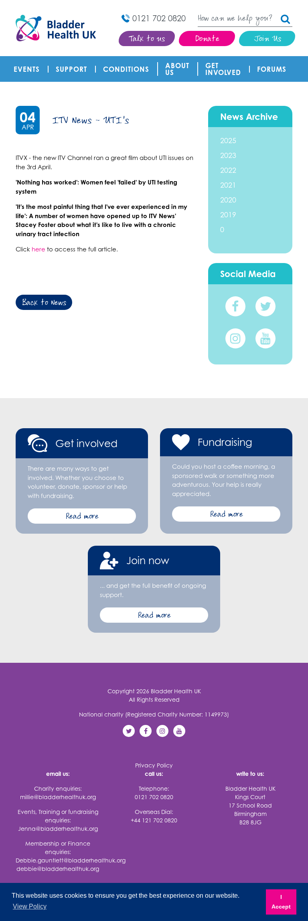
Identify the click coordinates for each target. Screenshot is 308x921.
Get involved (223, 69)
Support (71, 69)
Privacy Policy (154, 765)
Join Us (267, 39)
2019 (228, 214)
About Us (177, 69)
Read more (82, 517)
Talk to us (147, 39)
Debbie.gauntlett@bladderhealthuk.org (71, 860)
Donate (207, 39)
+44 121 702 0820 (154, 820)
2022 (228, 170)
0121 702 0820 (154, 796)
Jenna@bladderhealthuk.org (58, 828)
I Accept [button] (281, 902)
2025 (228, 140)
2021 (228, 184)
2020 (228, 199)
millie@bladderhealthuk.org (58, 796)
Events (27, 69)
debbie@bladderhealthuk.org (57, 868)
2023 (228, 155)
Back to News (44, 303)
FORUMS (271, 69)
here (38, 249)
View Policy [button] (30, 906)
